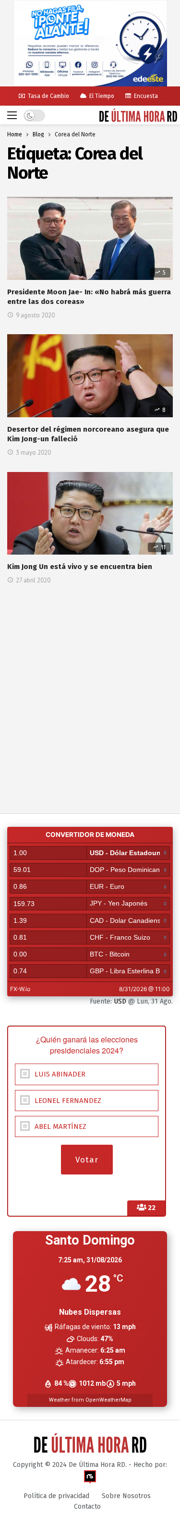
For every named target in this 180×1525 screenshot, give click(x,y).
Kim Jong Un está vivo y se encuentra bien (79, 566)
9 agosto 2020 (35, 315)
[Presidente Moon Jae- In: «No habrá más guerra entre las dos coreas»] (90, 238)
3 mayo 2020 (33, 452)
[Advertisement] (90, 680)
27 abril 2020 (33, 580)
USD (120, 1001)
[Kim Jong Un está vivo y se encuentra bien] (90, 513)
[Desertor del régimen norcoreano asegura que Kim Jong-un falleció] (90, 375)
